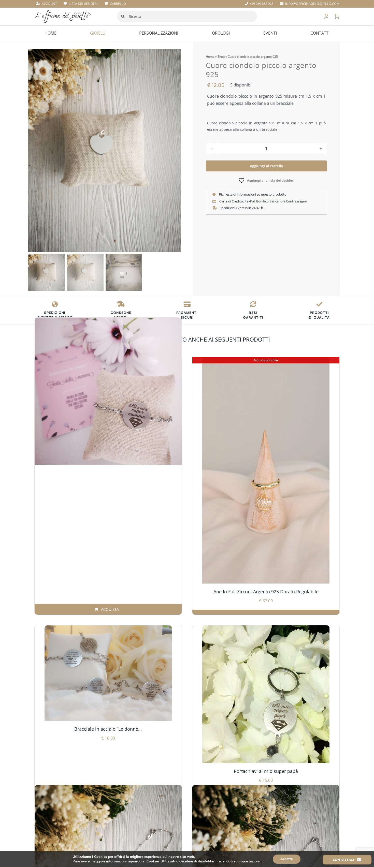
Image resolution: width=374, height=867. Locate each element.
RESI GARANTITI (253, 315)
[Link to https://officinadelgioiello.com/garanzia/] (319, 304)
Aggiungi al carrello (266, 166)
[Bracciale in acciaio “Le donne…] (108, 673)
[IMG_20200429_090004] (104, 150)
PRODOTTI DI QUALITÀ (319, 315)
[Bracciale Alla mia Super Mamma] (108, 391)
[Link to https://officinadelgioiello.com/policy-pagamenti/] (187, 304)
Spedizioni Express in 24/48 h (241, 207)
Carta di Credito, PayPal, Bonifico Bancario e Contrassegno (263, 201)
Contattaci (344, 859)
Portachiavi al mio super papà (266, 771)
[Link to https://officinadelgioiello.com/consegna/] (55, 304)
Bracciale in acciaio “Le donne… (108, 729)
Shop (221, 56)
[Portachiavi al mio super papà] (265, 694)
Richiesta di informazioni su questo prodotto (252, 194)
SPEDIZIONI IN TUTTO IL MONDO (55, 315)
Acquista (110, 609)
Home (210, 56)
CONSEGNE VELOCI (121, 315)
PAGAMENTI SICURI (187, 315)
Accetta (286, 859)
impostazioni (249, 861)
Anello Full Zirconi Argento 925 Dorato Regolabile (266, 592)
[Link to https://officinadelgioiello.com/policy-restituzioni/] (253, 304)
